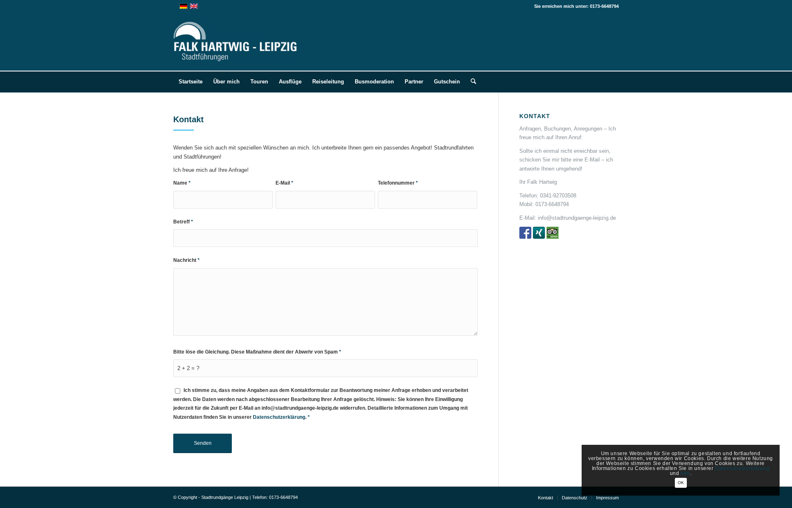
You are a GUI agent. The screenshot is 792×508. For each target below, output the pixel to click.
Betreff (183, 222)
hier (685, 473)
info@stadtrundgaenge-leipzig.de (577, 218)
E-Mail (284, 183)
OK (681, 482)
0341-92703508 (558, 195)
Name (182, 183)
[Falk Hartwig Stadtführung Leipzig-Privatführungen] (235, 42)
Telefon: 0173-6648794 (275, 497)
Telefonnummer (398, 183)
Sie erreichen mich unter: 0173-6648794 (576, 6)
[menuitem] (190, 81)
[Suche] (470, 81)
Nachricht (186, 260)
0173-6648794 (552, 204)
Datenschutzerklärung (279, 417)
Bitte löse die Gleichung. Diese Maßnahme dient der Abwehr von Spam (257, 352)
